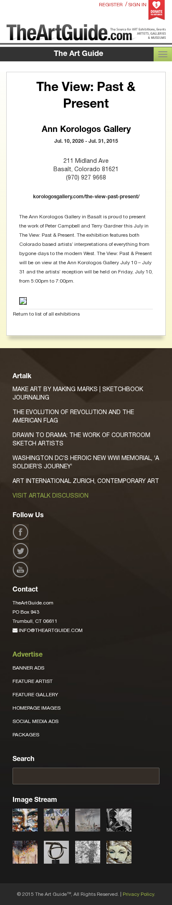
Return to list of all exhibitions (46, 314)
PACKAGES (26, 735)
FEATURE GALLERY (35, 695)
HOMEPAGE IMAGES (37, 708)
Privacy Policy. (139, 894)
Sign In (137, 5)
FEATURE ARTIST (33, 681)
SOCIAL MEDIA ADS (35, 721)
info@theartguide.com (50, 630)
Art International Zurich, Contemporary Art (86, 481)
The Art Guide (78, 54)
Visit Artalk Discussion (51, 495)
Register (111, 5)
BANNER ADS (28, 668)
